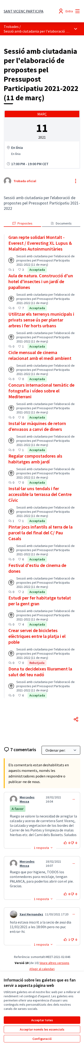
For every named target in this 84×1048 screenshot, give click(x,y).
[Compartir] (76, 719)
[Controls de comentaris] (73, 799)
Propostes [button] (25, 223)
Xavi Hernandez (31, 914)
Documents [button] (64, 223)
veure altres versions (54, 963)
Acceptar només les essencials (42, 1029)
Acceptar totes (42, 1020)
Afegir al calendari (42, 969)
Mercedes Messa (27, 799)
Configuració (42, 1039)
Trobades (11, 26)
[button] (43, 847)
